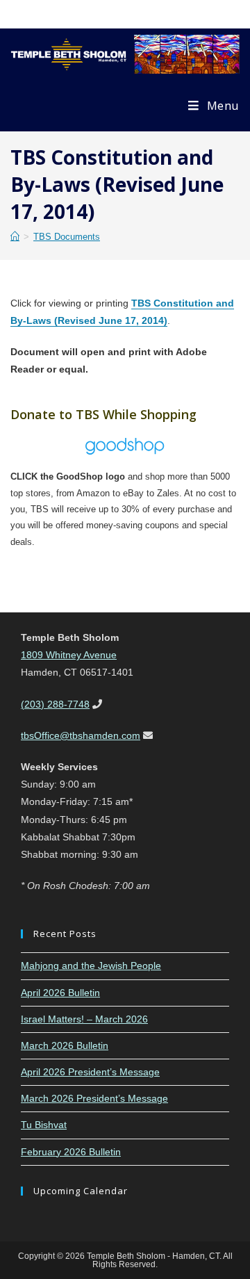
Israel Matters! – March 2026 (84, 1019)
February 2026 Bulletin (71, 1151)
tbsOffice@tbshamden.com (80, 735)
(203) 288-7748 (55, 704)
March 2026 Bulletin (64, 1045)
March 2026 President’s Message (94, 1098)
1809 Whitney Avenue (69, 654)
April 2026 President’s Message (90, 1071)
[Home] (14, 236)
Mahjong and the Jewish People (91, 965)
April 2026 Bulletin (60, 992)
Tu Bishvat (44, 1124)
